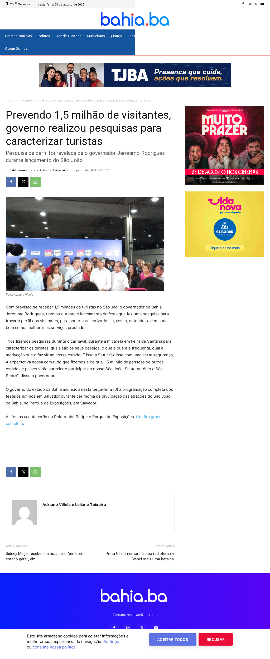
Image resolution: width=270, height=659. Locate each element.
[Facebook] (243, 4)
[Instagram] (249, 4)
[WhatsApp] (35, 182)
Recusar (216, 639)
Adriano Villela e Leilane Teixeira (74, 504)
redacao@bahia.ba (142, 614)
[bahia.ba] (135, 19)
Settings (111, 641)
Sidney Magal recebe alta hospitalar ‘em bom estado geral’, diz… (44, 556)
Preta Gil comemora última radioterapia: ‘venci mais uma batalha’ (140, 556)
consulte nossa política (54, 647)
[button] (259, 42)
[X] (256, 4)
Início (10, 100)
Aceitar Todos (172, 639)
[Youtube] (262, 4)
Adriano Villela (24, 170)
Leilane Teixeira (52, 170)
